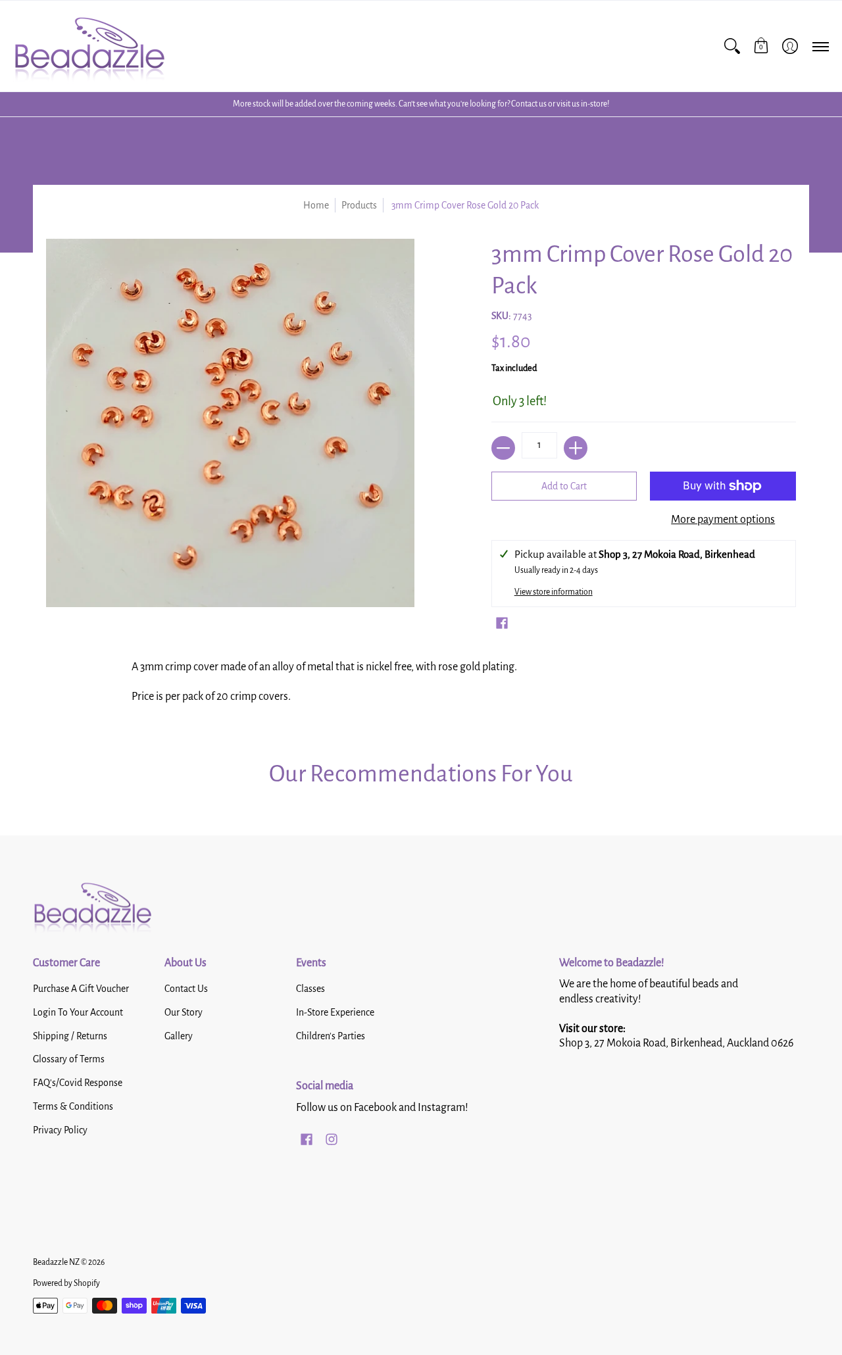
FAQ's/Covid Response (77, 1082)
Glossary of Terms (69, 1059)
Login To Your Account (78, 1012)
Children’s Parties (330, 1036)
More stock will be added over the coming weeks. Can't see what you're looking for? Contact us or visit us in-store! (421, 104)
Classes (310, 988)
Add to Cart (564, 486)
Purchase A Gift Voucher (81, 988)
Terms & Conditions (73, 1106)
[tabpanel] (421, 686)
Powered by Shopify (66, 1283)
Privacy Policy (60, 1130)
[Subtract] (503, 448)
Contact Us (186, 988)
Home (316, 205)
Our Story (183, 1012)
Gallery (178, 1036)
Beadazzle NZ (56, 1262)
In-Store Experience (335, 1012)
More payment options (723, 520)
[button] (761, 46)
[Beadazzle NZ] (88, 46)
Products (359, 205)
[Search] (732, 46)
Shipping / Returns (70, 1036)
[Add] (575, 448)
